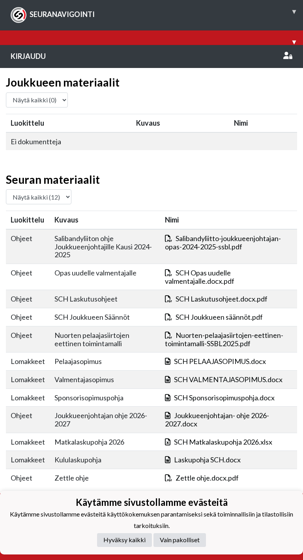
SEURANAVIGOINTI (163, 13)
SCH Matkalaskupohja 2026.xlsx (223, 441)
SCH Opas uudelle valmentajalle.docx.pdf (199, 276)
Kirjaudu (28, 56)
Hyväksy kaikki (124, 539)
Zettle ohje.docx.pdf (207, 477)
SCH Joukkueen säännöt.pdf (219, 317)
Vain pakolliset (180, 539)
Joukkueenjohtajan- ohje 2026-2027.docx (217, 419)
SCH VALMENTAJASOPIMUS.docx (228, 379)
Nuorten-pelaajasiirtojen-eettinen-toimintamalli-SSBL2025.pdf (224, 339)
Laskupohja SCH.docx (207, 459)
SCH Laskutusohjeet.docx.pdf (221, 298)
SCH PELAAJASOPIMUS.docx (220, 361)
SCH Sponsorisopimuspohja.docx (224, 397)
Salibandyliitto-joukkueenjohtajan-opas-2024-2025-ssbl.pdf (223, 242)
